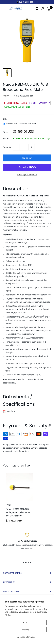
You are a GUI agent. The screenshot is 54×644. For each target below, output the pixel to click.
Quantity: (7, 147)
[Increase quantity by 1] (32, 147)
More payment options (27, 174)
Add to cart (27, 157)
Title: (5, 119)
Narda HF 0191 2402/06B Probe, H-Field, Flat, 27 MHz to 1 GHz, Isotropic (19, 512)
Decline (25, 629)
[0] (49, 9)
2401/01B (10, 411)
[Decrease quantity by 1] (16, 147)
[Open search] (37, 8)
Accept (26, 622)
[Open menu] (4, 9)
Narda (6, 95)
